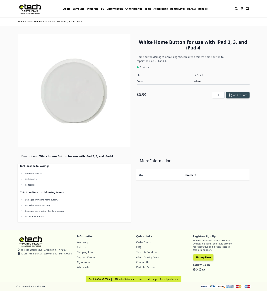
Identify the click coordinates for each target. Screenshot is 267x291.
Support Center (86, 257)
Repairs (203, 8)
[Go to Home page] (30, 8)
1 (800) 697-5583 (101, 279)
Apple (66, 8)
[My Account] (242, 8)
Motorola (93, 8)
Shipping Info (85, 252)
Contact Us (142, 262)
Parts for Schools (146, 267)
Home (21, 21)
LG (102, 8)
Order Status (144, 242)
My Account (84, 262)
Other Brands (133, 8)
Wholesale (83, 267)
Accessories (161, 8)
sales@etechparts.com (130, 279)
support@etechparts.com (164, 279)
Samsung (78, 8)
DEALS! (191, 8)
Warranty (82, 242)
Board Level (177, 8)
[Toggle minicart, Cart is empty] (247, 8)
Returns (81, 247)
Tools (148, 8)
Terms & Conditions (147, 252)
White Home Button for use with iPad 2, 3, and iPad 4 (54, 21)
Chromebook (115, 8)
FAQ (138, 247)
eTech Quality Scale (147, 257)
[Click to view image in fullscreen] (74, 90)
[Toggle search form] (236, 8)
